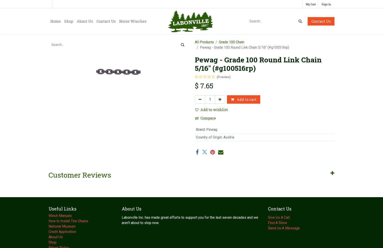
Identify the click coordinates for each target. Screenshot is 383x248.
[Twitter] (204, 152)
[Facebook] (197, 152)
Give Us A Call (279, 217)
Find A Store (277, 223)
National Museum (62, 226)
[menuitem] (56, 21)
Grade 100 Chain (231, 42)
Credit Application (63, 232)
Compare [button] (208, 118)
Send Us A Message (284, 228)
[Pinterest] (212, 152)
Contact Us (321, 21)
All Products (204, 42)
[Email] (220, 152)
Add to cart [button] (246, 99)
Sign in (326, 4)
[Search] (300, 21)
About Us (56, 237)
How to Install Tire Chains (68, 221)
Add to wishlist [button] (214, 109)
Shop (53, 242)
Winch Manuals (60, 216)
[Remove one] (200, 99)
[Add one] (220, 99)
